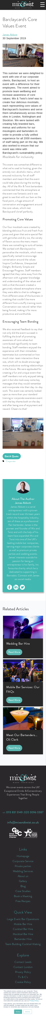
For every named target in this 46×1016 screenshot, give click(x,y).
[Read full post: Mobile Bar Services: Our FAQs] (23, 681)
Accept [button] (18, 1012)
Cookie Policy (23, 982)
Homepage (23, 856)
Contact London (23, 967)
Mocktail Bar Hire (23, 934)
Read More (14, 652)
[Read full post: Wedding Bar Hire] (23, 638)
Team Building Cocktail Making (23, 944)
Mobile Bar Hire (23, 924)
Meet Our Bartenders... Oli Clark (21, 737)
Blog (23, 886)
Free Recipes (23, 901)
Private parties (23, 866)
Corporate (11, 461)
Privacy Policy (23, 972)
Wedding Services (23, 871)
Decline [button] (27, 1012)
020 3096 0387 (33, 812)
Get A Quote (12, 456)
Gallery (23, 881)
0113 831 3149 (14, 812)
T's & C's (23, 977)
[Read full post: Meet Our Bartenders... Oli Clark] (23, 729)
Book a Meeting (23, 896)
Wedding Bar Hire (18, 643)
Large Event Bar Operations (23, 919)
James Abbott (10, 35)
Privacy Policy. (34, 1001)
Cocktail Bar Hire (23, 929)
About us (23, 876)
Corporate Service (23, 861)
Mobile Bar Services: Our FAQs (22, 689)
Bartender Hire (23, 939)
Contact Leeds (23, 962)
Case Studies (22, 891)
